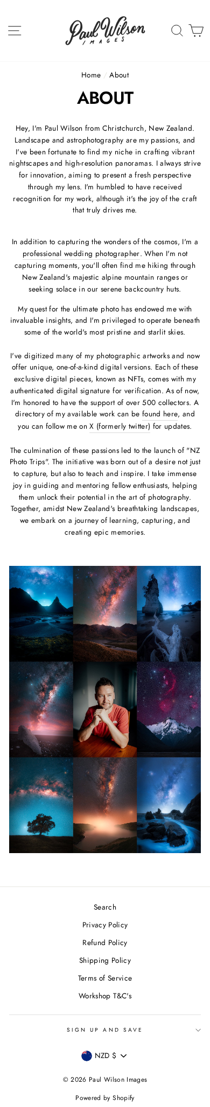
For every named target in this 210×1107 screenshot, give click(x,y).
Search (105, 907)
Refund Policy (104, 942)
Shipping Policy (105, 960)
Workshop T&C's (105, 995)
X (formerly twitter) (119, 426)
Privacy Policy (105, 924)
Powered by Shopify (104, 1098)
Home (91, 74)
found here (160, 413)
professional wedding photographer (81, 253)
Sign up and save (105, 1030)
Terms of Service (105, 978)
